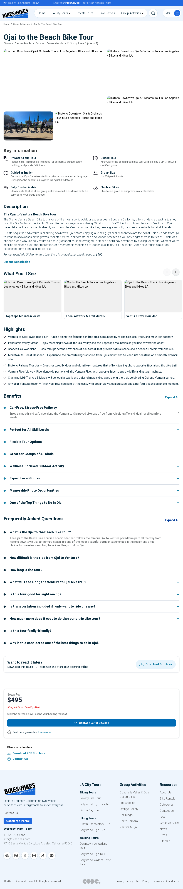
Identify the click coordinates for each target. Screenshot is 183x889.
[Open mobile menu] (172, 13)
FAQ (162, 816)
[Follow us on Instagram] (34, 855)
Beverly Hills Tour (90, 798)
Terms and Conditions (165, 881)
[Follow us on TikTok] (42, 855)
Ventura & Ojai (128, 827)
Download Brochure (159, 664)
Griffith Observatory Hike (95, 824)
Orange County (129, 809)
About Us (165, 792)
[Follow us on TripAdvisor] (7, 855)
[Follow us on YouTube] (51, 855)
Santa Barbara (129, 821)
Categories (167, 804)
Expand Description (17, 262)
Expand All (172, 397)
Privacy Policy (124, 881)
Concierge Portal (17, 821)
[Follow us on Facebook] (25, 855)
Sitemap (165, 841)
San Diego (126, 815)
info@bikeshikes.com (17, 839)
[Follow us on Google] (16, 855)
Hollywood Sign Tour (92, 854)
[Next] (175, 272)
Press (163, 835)
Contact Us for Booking (94, 723)
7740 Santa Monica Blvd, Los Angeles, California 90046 (38, 843)
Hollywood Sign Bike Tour (95, 804)
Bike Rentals (167, 798)
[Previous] (166, 272)
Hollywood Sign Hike (92, 830)
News (163, 829)
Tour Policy (143, 881)
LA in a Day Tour (90, 810)
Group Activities (169, 823)
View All (169, 135)
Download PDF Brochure (29, 753)
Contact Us (20, 759)
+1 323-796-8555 (14, 835)
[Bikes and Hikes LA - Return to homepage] (38, 789)
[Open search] (153, 13)
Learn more (44, 732)
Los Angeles (127, 803)
